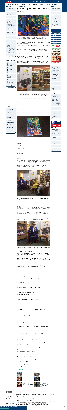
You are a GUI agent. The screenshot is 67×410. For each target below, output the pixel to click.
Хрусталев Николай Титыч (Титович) (11, 72)
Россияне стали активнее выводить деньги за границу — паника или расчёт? (11, 33)
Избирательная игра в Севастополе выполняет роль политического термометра (10, 128)
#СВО (21, 1)
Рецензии (23, 4)
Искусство (48, 4)
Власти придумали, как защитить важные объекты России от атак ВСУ (55, 100)
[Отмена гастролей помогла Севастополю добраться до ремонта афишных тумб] (19, 374)
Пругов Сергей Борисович (10, 77)
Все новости (26, 396)
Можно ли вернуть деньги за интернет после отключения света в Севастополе (56, 149)
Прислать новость (11, 4)
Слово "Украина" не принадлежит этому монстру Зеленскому (10, 110)
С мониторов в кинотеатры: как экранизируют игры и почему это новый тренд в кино (45, 384)
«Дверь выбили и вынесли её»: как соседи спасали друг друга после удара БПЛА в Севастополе (11, 45)
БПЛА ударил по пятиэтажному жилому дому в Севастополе (56, 79)
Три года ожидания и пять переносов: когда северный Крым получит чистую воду (56, 138)
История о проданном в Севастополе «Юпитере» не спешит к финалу (56, 112)
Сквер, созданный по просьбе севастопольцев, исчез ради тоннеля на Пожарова (56, 104)
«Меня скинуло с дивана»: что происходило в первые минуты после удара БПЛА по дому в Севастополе (11, 25)
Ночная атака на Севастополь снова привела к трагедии (11, 16)
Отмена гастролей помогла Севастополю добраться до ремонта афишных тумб (28, 373)
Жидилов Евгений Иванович (10, 62)
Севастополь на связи (56, 29)
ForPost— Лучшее (46, 398)
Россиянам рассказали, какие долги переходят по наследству (11, 41)
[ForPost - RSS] (33, 398)
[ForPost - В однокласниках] (36, 398)
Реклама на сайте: (53, 391)
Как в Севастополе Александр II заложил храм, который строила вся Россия (56, 134)
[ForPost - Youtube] (35, 398)
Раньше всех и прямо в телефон (55, 37)
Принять (7, 408)
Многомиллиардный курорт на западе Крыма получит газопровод (56, 67)
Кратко (42, 396)
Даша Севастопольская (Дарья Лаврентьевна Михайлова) (11, 85)
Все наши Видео (55, 31)
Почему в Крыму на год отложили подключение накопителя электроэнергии (56, 83)
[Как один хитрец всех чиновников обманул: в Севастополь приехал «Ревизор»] (19, 379)
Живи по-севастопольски (56, 41)
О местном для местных (56, 33)
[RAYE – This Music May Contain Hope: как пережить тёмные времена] (19, 384)
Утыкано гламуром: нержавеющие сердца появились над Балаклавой (11, 122)
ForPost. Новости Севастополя (27, 400)
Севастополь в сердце (56, 35)
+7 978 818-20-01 (52, 394)
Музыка (41, 4)
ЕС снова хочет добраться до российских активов (56, 12)
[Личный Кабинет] (55, 1)
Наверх (64, 406)
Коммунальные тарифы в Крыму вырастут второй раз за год (11, 9)
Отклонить (2, 408)
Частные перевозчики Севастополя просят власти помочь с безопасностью (56, 116)
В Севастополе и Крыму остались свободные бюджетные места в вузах (55, 75)
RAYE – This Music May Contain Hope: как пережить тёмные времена (28, 383)
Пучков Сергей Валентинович (10, 65)
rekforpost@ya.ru (52, 395)
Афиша (40, 1)
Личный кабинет (56, 4)
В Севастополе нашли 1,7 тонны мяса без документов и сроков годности (11, 13)
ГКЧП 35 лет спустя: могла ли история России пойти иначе (56, 145)
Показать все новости (11, 56)
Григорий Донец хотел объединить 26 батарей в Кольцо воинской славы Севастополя (10, 20)
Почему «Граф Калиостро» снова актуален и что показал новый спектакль (45, 378)
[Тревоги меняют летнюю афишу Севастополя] (37, 374)
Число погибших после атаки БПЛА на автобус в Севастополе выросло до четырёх (56, 87)
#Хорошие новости (26, 1)
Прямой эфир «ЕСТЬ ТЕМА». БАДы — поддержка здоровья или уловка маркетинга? (11, 53)
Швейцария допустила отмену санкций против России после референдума (11, 49)
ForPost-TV (38, 396)
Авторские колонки (32, 396)
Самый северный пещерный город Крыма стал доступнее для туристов (56, 71)
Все (17, 4)
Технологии (44, 1)
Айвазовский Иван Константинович (10, 67)
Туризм (36, 1)
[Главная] (9, 1)
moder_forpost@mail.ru (11, 403)
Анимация (35, 4)
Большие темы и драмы (56, 39)
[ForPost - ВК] (34, 398)
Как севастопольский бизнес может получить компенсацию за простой (56, 142)
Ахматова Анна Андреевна (10, 70)
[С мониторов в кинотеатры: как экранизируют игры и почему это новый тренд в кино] (37, 384)
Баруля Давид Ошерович (10, 74)
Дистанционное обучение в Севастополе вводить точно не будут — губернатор (11, 29)
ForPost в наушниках (56, 43)
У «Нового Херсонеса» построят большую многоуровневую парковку (55, 108)
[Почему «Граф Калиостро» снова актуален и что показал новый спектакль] (37, 379)
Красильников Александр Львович (11, 82)
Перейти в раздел (11, 87)
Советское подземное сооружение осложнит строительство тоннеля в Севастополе (55, 96)
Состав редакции (46, 396)
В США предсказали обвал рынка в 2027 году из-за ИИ (55, 24)
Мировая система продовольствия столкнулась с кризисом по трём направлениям (56, 16)
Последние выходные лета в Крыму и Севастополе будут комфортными (11, 37)
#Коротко (32, 1)
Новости (17, 1)
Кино (29, 4)
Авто (48, 1)
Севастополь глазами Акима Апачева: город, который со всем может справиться (56, 130)
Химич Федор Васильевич (10, 79)
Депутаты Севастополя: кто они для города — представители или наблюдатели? (10, 116)
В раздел (11, 132)
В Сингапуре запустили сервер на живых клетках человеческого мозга (55, 21)
